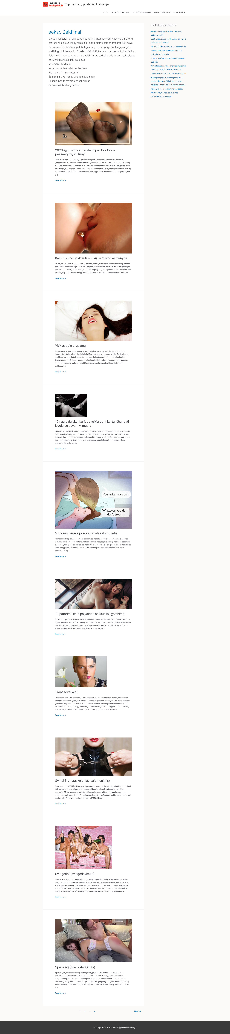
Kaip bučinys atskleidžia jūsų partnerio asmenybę (91, 258)
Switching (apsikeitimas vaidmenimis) (82, 780)
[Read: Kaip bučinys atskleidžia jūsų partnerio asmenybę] (93, 228)
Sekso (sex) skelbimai (141, 12)
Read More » (60, 180)
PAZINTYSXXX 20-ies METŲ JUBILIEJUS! (168, 46)
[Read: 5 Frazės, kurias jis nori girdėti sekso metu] (93, 499)
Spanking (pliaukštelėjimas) (75, 967)
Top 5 (105, 12)
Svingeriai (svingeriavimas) (74, 874)
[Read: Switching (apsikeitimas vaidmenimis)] (93, 756)
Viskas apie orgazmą (70, 345)
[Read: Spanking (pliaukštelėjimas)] (93, 940)
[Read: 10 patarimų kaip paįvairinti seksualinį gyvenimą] (93, 594)
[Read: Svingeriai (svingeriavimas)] (83, 847)
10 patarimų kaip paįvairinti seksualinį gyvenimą (89, 614)
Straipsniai (178, 12)
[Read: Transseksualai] (81, 672)
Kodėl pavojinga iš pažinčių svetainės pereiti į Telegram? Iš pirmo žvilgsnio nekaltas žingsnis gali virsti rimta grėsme (168, 81)
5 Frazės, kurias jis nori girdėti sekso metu (86, 533)
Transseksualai (66, 692)
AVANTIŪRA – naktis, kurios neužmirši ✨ (168, 73)
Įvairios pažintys (161, 12)
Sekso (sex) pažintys (120, 12)
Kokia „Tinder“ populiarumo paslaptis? (167, 89)
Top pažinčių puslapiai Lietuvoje (87, 4)
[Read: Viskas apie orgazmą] (93, 320)
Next (137, 1011)
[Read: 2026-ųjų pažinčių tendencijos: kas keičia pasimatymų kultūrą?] (93, 124)
